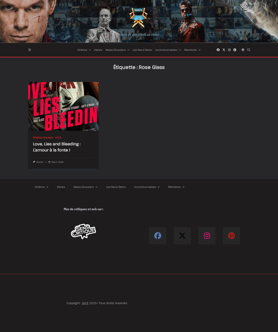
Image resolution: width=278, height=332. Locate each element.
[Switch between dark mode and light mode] (243, 50)
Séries (98, 50)
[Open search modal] (248, 50)
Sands (39, 162)
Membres (190, 50)
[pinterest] (234, 49)
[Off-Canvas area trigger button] (30, 50)
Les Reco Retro (142, 50)
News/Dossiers (116, 50)
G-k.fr (85, 303)
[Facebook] (218, 49)
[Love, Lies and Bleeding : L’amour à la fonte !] (63, 106)
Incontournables (166, 50)
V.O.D (58, 137)
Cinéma (82, 50)
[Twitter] (223, 49)
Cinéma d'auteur (43, 137)
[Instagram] (229, 49)
